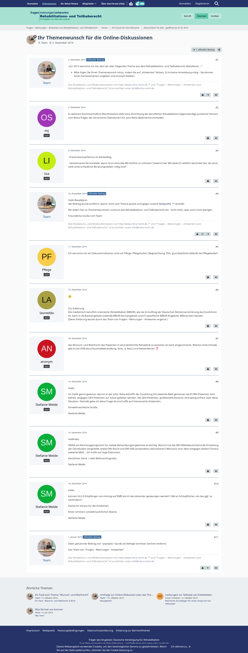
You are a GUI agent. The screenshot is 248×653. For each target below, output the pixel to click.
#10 (216, 483)
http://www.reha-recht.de (132, 84)
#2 (217, 107)
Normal (201, 16)
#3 (217, 150)
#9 (217, 432)
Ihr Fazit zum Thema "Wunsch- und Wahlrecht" (62, 594)
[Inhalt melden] (202, 95)
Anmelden (185, 3)
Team (44, 42)
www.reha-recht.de (158, 643)
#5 (217, 246)
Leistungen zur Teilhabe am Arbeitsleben (188, 594)
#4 (217, 193)
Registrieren (202, 3)
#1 (217, 59)
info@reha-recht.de (143, 88)
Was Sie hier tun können (49, 609)
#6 (217, 289)
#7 (217, 338)
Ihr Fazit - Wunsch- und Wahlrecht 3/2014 (55, 600)
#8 (217, 381)
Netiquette (165, 203)
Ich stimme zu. (179, 646)
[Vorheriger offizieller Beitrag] (202, 234)
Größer (215, 16)
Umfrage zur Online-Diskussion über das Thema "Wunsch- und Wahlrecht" (142, 594)
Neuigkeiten (106, 600)
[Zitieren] (216, 95)
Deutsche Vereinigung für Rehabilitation (136, 639)
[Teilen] (219, 49)
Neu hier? (39, 615)
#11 (216, 537)
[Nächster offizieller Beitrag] (208, 95)
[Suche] (217, 3)
